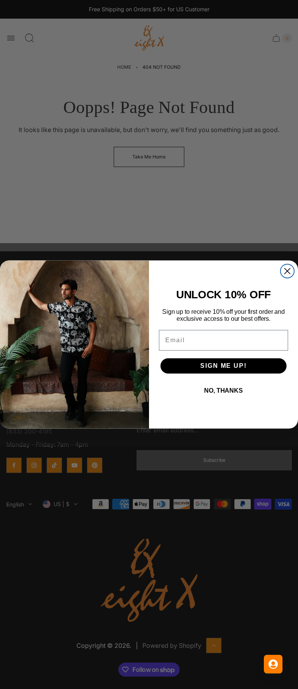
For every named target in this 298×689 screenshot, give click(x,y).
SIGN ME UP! (223, 365)
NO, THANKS (223, 390)
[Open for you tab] (273, 664)
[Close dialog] (287, 271)
